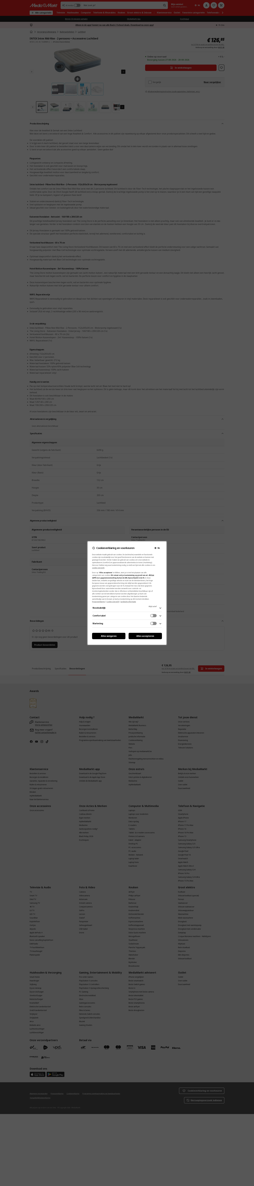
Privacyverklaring (98, 602)
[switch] (153, 615)
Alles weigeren (109, 636)
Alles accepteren (145, 636)
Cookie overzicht (112, 602)
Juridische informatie (128, 602)
